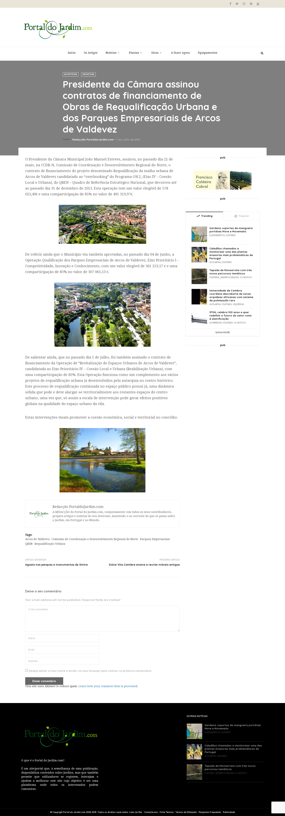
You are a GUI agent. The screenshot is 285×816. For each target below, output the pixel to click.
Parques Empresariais (155, 539)
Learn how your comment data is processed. (108, 686)
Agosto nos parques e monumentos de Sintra (56, 564)
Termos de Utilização (186, 812)
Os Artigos (91, 52)
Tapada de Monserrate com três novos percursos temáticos (230, 272)
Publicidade (229, 812)
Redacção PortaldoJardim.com (92, 139)
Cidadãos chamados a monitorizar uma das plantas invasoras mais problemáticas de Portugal (231, 253)
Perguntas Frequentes (210, 812)
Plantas (134, 52)
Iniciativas (88, 74)
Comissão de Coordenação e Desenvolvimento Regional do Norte (95, 539)
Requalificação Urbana (50, 543)
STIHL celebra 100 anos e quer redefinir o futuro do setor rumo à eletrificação (230, 315)
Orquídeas (238, 304)
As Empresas (215, 323)
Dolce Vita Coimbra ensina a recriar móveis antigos (144, 564)
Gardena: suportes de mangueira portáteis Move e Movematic (231, 230)
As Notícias (70, 74)
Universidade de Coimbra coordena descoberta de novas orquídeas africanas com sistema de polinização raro (231, 295)
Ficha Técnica (167, 812)
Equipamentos (207, 52)
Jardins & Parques (229, 277)
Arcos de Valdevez (37, 539)
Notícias (111, 52)
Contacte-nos (151, 812)
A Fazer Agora (180, 52)
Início (72, 52)
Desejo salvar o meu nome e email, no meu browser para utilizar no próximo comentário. (90, 671)
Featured (231, 235)
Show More (222, 332)
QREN (29, 543)
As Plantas (215, 262)
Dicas (155, 52)
